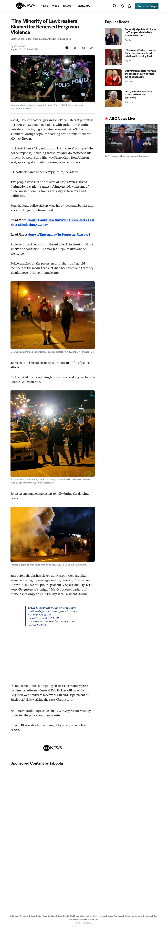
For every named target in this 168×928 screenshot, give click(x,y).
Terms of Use (151, 916)
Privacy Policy (35, 916)
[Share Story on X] (75, 48)
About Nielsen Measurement (131, 916)
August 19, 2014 (37, 625)
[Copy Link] (91, 48)
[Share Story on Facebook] (67, 48)
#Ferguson (45, 614)
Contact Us (93, 919)
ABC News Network (19, 916)
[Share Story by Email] (83, 48)
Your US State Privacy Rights (56, 916)
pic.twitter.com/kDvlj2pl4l (43, 618)
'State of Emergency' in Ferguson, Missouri (59, 234)
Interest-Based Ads (108, 916)
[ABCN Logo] (25, 6)
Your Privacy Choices (77, 919)
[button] (10, 6)
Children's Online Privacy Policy (84, 916)
